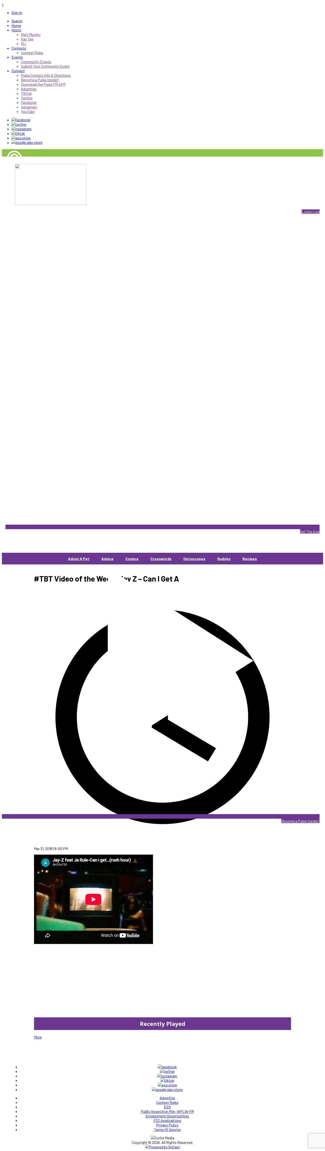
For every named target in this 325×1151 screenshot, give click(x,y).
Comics (131, 558)
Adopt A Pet (78, 558)
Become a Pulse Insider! (300, 821)
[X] (18, 124)
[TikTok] (18, 133)
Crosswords (161, 558)
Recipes (249, 558)
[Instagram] (21, 129)
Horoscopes (194, 558)
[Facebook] (20, 119)
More (38, 1037)
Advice (107, 558)
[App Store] (21, 138)
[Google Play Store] (26, 142)
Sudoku (224, 558)
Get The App (310, 531)
